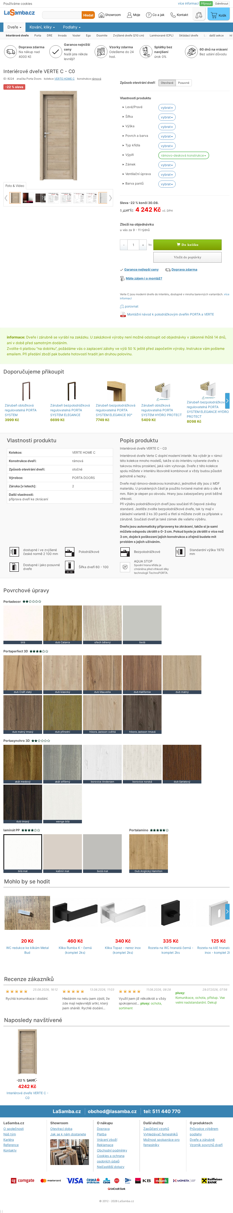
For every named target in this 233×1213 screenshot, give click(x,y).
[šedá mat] (102, 853)
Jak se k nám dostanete (68, 1134)
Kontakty (10, 1150)
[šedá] (142, 624)
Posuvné (183, 82)
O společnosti (13, 1129)
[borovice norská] (142, 764)
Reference (11, 1145)
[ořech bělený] (102, 624)
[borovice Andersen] (102, 764)
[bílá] (22, 624)
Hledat (88, 15)
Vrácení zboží (107, 1140)
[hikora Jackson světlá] (102, 714)
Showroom (112, 15)
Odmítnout (221, 3)
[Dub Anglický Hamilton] (148, 853)
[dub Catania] (62, 624)
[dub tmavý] (22, 804)
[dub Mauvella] (102, 674)
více (188, 3)
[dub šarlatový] (182, 764)
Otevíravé (167, 82)
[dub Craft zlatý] (22, 674)
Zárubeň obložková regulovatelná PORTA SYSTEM (20, 410)
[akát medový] (22, 764)
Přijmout (206, 3)
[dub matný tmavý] (22, 714)
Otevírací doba (61, 1129)
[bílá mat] (22, 853)
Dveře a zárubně (202, 1140)
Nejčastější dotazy (110, 1167)
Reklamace (105, 1145)
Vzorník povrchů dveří (206, 1145)
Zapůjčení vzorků (156, 1129)
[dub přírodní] (62, 714)
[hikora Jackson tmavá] (142, 714)
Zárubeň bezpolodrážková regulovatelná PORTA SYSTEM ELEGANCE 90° (115, 410)
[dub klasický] (62, 674)
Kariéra (8, 1140)
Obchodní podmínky (112, 1150)
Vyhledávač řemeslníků (160, 1134)
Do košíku (189, 245)
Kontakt (182, 15)
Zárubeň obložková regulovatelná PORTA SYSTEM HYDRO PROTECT (161, 410)
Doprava (103, 1129)
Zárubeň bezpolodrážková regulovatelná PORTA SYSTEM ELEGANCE (70, 410)
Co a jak (158, 15)
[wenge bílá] (62, 804)
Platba (101, 1134)
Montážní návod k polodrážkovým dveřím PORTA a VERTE (170, 314)
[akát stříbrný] (62, 764)
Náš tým (9, 1134)
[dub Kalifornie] (142, 674)
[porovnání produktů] (198, 14)
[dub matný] (182, 674)
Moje (136, 15)
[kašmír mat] (62, 853)
